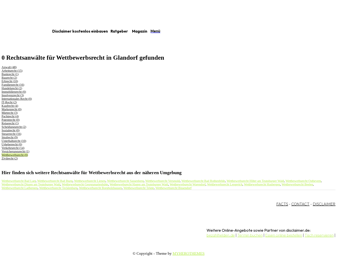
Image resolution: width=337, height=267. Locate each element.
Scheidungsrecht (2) (14, 127)
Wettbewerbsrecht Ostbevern (303, 181)
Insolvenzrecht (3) (13, 95)
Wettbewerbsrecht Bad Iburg (55, 181)
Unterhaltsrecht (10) (14, 141)
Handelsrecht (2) (12, 88)
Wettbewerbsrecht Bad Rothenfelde (203, 181)
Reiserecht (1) (10, 123)
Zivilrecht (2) (10, 158)
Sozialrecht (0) (11, 130)
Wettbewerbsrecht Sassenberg (125, 181)
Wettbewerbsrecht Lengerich (224, 184)
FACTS (282, 203)
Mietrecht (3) (10, 112)
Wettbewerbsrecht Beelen (297, 184)
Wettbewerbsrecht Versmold (162, 181)
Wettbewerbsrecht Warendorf (188, 184)
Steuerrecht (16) (11, 134)
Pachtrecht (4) (10, 116)
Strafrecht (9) (10, 137)
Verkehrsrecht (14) (13, 148)
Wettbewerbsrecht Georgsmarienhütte (85, 184)
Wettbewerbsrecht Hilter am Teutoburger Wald (255, 181)
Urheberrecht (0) (12, 144)
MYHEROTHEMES (189, 253)
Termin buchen (250, 235)
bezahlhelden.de (221, 235)
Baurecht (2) (9, 77)
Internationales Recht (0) (17, 98)
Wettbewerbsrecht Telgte (138, 188)
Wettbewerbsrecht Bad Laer (19, 181)
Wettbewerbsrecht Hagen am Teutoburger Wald (139, 184)
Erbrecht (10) (10, 81)
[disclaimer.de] (21, 31)
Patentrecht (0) (11, 120)
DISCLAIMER (324, 203)
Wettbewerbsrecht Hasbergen (262, 184)
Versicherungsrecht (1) (15, 151)
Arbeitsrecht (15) (12, 70)
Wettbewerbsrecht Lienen (90, 181)
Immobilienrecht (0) (14, 91)
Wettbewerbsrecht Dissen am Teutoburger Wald (31, 184)
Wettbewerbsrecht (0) (15, 155)
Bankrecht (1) (10, 74)
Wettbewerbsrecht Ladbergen (20, 188)
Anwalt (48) (9, 67)
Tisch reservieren (319, 235)
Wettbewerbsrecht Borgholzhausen (100, 188)
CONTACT (300, 203)
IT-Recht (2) (9, 102)
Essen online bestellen (283, 235)
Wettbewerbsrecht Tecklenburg (58, 188)
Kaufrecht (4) (10, 105)
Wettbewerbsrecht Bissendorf (173, 188)
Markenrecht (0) (11, 109)
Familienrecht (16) (13, 84)
